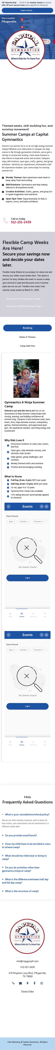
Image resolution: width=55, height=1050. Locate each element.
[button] (27, 814)
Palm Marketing (14, 1042)
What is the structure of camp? (22, 891)
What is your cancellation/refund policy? (27, 814)
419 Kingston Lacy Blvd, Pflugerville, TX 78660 (27, 975)
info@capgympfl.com (27, 961)
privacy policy (27, 992)
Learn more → (28, 10)
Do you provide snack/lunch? (21, 835)
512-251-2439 (25, 21)
